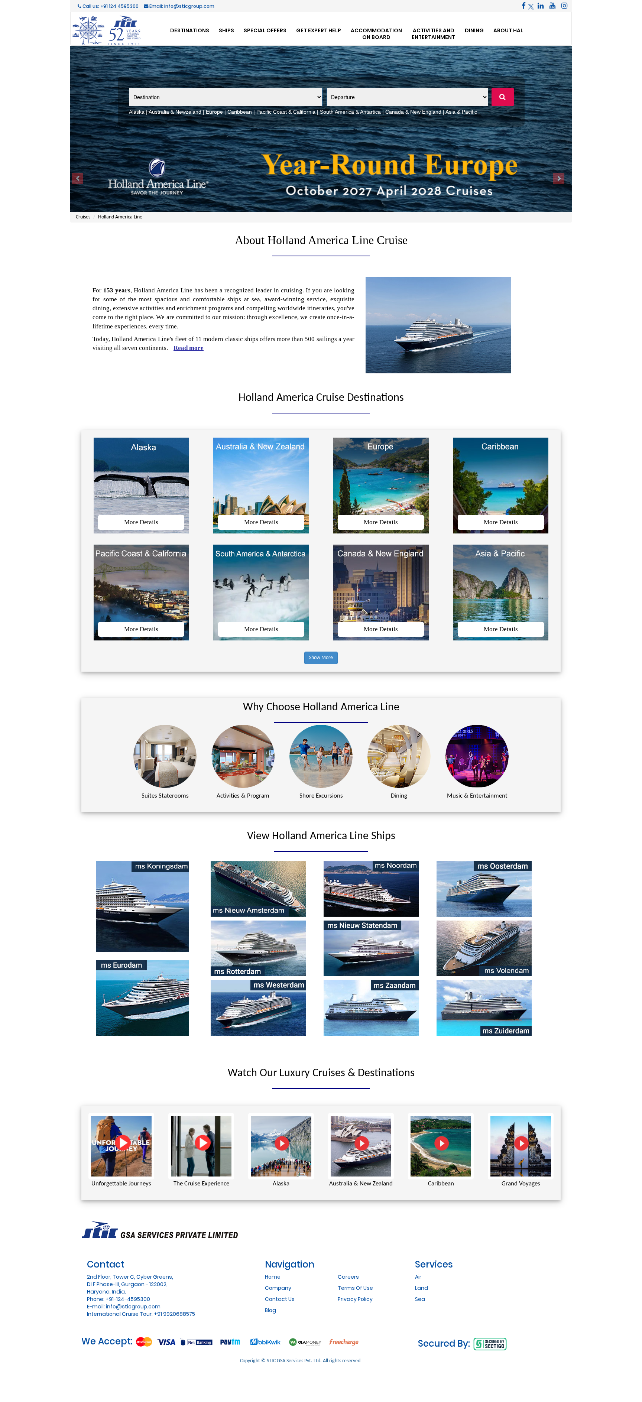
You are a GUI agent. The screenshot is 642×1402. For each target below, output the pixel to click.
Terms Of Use (355, 1288)
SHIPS (226, 30)
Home (273, 1277)
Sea (420, 1299)
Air (418, 1277)
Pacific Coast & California (285, 112)
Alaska (137, 112)
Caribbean (239, 112)
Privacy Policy (355, 1299)
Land (421, 1288)
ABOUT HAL (508, 30)
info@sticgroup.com (133, 1306)
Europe (214, 112)
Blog (270, 1310)
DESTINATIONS (189, 30)
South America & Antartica (350, 112)
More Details (141, 522)
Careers (348, 1277)
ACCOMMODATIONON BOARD (376, 33)
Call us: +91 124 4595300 (110, 6)
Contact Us (280, 1299)
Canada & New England (413, 112)
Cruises (83, 217)
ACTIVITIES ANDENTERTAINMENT (433, 33)
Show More (321, 658)
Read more (189, 347)
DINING (474, 30)
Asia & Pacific (461, 112)
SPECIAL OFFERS (265, 30)
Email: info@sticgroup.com (181, 6)
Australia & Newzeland (175, 112)
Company (278, 1288)
